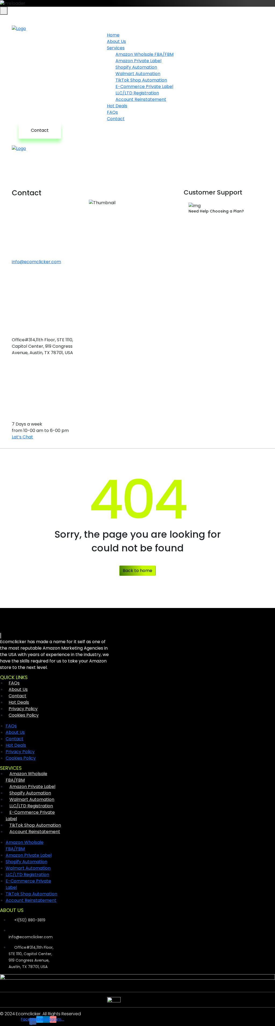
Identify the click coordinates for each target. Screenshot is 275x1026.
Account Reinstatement (140, 99)
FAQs (14, 683)
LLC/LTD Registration (31, 806)
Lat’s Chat (22, 437)
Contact (116, 119)
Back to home (137, 570)
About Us (18, 689)
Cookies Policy (24, 715)
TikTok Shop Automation (35, 825)
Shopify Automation (30, 793)
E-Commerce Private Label (30, 815)
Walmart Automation (31, 799)
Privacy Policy (23, 709)
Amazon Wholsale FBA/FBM (26, 777)
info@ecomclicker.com (36, 262)
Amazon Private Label (32, 786)
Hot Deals (19, 702)
